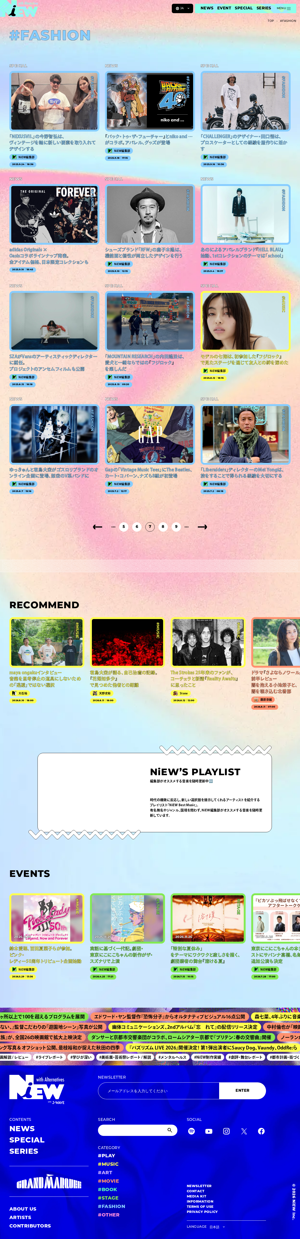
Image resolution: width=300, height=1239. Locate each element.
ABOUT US (23, 1209)
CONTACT (195, 1191)
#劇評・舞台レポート (224, 1057)
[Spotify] (191, 1132)
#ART (105, 1173)
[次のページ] (202, 527)
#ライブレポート (28, 1057)
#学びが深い (60, 1057)
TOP (271, 21)
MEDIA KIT (196, 1196)
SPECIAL (244, 8)
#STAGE (108, 1198)
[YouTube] (209, 1132)
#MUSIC (108, 1164)
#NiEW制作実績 (186, 1057)
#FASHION (111, 1206)
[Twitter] (244, 1132)
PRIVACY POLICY (202, 1212)
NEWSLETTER (112, 1078)
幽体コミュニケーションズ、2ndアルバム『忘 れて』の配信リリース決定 (153, 1027)
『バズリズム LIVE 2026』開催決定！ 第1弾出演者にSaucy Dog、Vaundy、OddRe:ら (190, 1047)
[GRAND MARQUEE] (49, 1181)
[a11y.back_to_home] (19, 10)
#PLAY (106, 1156)
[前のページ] (97, 527)
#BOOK (107, 1190)
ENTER (242, 1091)
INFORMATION (200, 1202)
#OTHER (109, 1215)
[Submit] (170, 1130)
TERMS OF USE (200, 1207)
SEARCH (106, 1120)
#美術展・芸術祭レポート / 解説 (104, 1057)
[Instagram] (226, 1132)
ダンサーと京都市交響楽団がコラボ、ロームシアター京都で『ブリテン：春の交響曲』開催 (154, 1037)
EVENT (224, 8)
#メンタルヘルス (152, 1057)
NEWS (207, 8)
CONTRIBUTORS (30, 1226)
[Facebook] (261, 1132)
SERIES (264, 8)
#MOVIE (108, 1181)
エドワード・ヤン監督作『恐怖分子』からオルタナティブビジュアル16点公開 (131, 1016)
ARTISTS (20, 1218)
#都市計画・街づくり (265, 1057)
